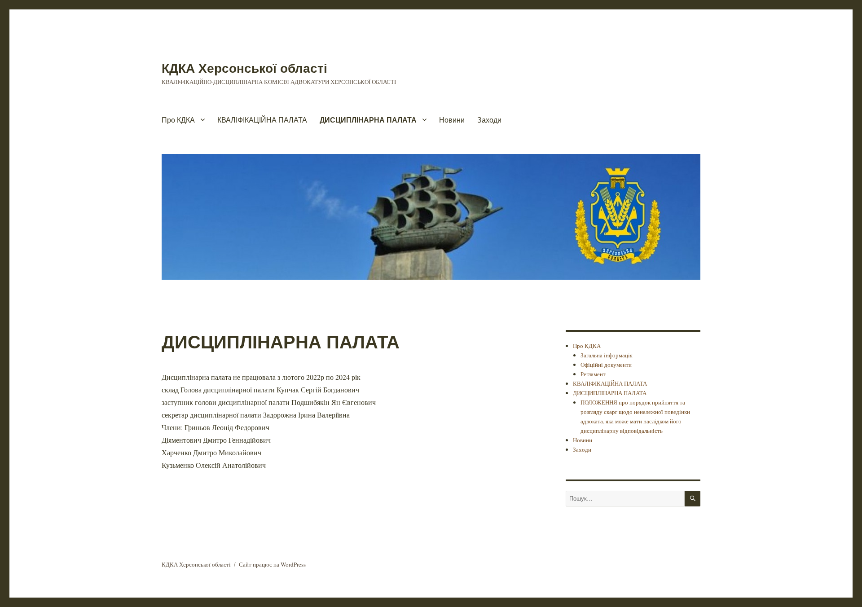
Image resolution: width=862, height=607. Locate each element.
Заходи (489, 119)
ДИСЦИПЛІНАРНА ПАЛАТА (368, 119)
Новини (452, 119)
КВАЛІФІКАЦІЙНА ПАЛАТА (262, 119)
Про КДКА (178, 119)
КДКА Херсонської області (244, 67)
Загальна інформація (607, 355)
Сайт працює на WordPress (272, 564)
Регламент (593, 374)
